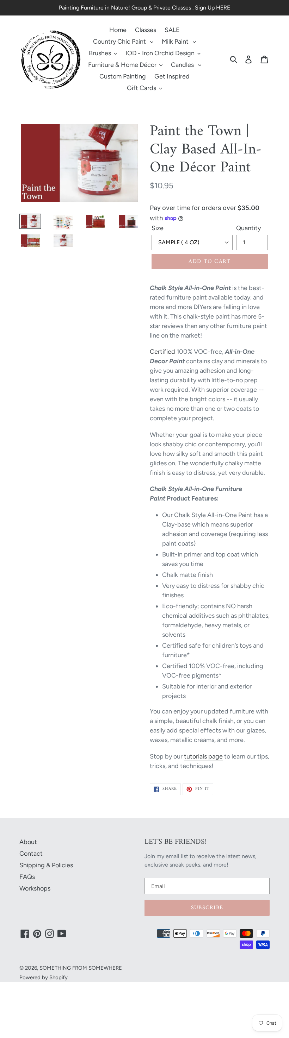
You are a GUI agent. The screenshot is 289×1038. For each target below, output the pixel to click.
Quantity (248, 228)
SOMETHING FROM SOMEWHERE (80, 968)
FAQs (27, 877)
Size (158, 228)
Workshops (34, 888)
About (28, 842)
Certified (162, 352)
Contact (31, 853)
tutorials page (203, 756)
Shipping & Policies (46, 865)
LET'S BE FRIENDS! (175, 841)
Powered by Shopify (43, 977)
